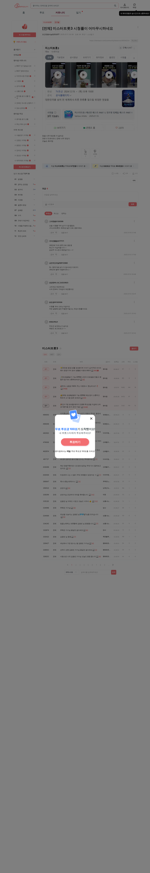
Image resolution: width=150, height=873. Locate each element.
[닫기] (91, 418)
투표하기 (75, 442)
